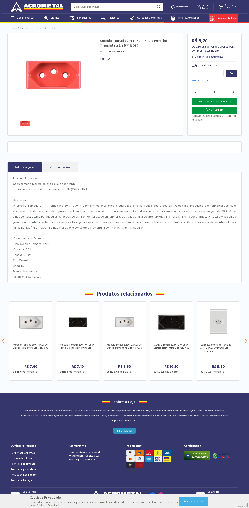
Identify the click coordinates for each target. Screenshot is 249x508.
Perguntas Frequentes (23, 453)
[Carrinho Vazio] (229, 6)
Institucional (124, 431)
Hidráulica (114, 18)
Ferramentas (84, 18)
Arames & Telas (227, 18)
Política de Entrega (21, 480)
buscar (159, 7)
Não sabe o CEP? (200, 80)
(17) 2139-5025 (92, 456)
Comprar (217, 110)
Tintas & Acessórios (188, 18)
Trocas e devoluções (22, 458)
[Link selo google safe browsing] (221, 455)
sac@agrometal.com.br (88, 452)
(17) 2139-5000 (88, 460)
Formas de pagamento (23, 464)
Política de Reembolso (23, 475)
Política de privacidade (23, 469)
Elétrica (55, 18)
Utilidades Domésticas (149, 18)
